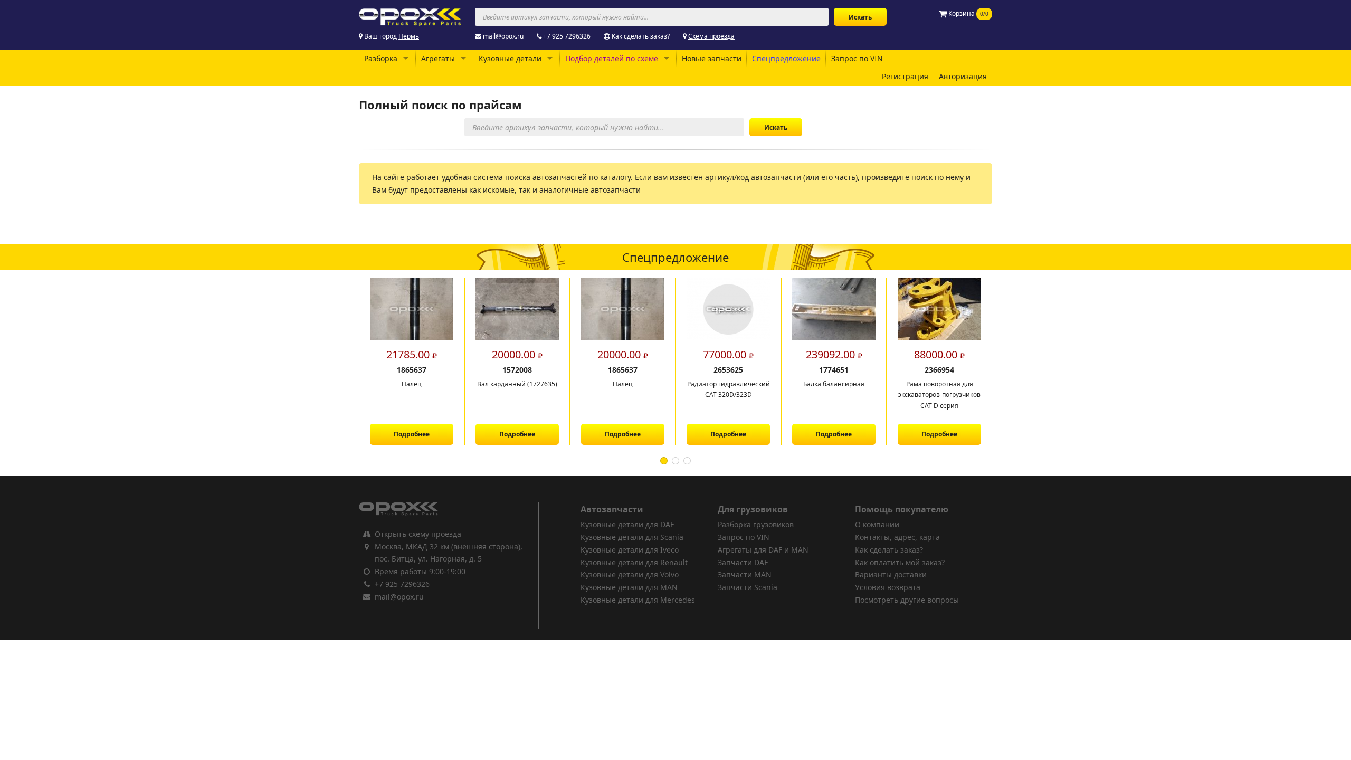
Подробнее (412, 434)
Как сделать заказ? (641, 36)
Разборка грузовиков (756, 524)
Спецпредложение (786, 58)
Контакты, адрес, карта (897, 537)
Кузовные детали (510, 58)
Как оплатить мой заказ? (900, 562)
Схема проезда (711, 36)
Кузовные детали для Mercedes (638, 600)
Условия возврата (887, 587)
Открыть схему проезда (418, 534)
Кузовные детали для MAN (629, 587)
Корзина (967, 13)
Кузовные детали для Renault (634, 562)
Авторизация (963, 76)
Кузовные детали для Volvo (630, 574)
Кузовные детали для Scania (632, 537)
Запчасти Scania (747, 587)
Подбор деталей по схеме (611, 58)
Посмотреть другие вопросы (907, 600)
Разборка (380, 58)
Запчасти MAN (745, 574)
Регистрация (905, 76)
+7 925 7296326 (567, 36)
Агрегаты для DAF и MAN (763, 550)
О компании (877, 524)
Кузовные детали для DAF (627, 524)
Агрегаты (438, 58)
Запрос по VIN (857, 58)
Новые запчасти (711, 58)
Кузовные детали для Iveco (630, 550)
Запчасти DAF (743, 562)
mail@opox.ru (503, 36)
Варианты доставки (891, 574)
